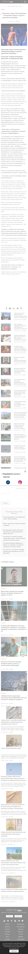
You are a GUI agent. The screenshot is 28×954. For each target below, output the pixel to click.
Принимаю (14, 951)
